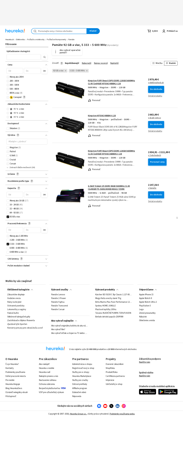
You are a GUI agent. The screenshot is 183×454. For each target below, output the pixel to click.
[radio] (8, 109)
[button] (24, 57)
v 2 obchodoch (154, 155)
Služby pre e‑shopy (80, 372)
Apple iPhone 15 (146, 294)
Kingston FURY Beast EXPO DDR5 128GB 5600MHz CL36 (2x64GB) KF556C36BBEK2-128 (111, 152)
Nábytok (143, 316)
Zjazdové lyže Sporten (17, 324)
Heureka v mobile (46, 368)
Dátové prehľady (79, 384)
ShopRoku (110, 368)
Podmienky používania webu (122, 413)
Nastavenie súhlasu (47, 380)
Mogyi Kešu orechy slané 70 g (108, 298)
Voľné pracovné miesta (15, 376)
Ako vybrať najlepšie (62, 321)
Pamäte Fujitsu (57, 302)
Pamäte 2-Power (58, 298)
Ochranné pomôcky (15, 305)
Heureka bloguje (12, 384)
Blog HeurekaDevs (13, 388)
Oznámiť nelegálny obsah (16, 392)
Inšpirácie (110, 380)
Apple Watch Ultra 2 (148, 302)
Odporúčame (146, 289)
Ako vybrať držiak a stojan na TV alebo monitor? (69, 333)
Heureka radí (44, 372)
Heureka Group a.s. (78, 413)
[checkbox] (8, 77)
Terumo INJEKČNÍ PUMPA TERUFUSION (113, 313)
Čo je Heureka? (12, 364)
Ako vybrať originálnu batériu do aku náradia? (69, 325)
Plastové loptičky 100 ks (105, 309)
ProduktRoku (112, 372)
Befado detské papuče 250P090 (109, 316)
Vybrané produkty (105, 289)
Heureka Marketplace (81, 376)
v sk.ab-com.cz (154, 117)
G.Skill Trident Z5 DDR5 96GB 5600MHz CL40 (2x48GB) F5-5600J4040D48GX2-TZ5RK (109, 187)
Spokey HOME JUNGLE (105, 305)
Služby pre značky (80, 380)
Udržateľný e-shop (114, 384)
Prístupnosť (10, 396)
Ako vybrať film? (58, 329)
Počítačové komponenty (56, 39)
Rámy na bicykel (14, 302)
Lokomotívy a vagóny (16, 309)
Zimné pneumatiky (147, 313)
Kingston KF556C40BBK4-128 (102, 115)
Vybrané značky (59, 289)
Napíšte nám (144, 362)
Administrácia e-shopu (82, 364)
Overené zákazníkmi (114, 364)
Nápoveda (76, 396)
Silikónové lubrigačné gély (18, 316)
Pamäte (71, 39)
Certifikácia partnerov (115, 376)
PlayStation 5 (145, 305)
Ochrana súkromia (47, 384)
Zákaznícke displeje (16, 294)
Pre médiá (9, 380)
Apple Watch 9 (145, 298)
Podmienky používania (15, 372)
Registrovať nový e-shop (83, 368)
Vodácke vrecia (14, 298)
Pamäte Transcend (59, 305)
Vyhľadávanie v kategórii (18, 51)
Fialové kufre (13, 313)
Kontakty (9, 368)
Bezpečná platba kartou (49, 388)
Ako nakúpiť (44, 364)
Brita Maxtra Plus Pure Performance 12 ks (113, 302)
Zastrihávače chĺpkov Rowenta (21, 320)
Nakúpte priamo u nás (48, 376)
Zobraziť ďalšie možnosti (20, 167)
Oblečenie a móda (147, 320)
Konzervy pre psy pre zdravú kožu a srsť (25, 328)
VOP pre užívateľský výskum (51, 392)
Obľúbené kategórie (18, 289)
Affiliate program (79, 388)
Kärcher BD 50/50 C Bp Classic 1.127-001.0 (113, 294)
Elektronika (20, 39)
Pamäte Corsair (58, 309)
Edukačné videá (79, 392)
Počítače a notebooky (35, 39)
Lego (141, 309)
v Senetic (152, 188)
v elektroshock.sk (156, 82)
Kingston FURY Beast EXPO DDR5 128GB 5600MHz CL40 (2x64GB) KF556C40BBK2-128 (111, 82)
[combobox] (59, 31)
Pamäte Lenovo (58, 294)
